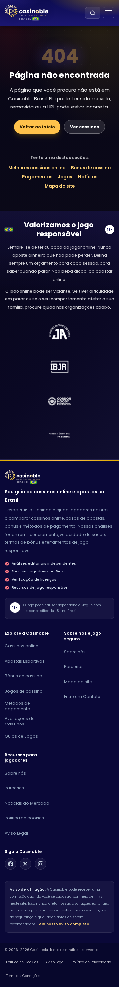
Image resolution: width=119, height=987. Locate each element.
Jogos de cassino (24, 691)
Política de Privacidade (91, 962)
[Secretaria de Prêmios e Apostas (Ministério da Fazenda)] (59, 332)
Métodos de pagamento (17, 706)
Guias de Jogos (21, 736)
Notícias (87, 177)
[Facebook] (10, 864)
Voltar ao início (37, 127)
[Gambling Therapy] (59, 401)
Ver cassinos (84, 127)
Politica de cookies (24, 818)
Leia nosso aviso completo (63, 924)
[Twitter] (25, 864)
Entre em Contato (82, 696)
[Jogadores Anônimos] (59, 436)
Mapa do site (60, 186)
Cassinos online (21, 646)
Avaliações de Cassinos (20, 721)
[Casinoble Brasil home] (22, 475)
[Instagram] (40, 864)
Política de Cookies (22, 962)
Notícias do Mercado (27, 803)
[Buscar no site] (92, 13)
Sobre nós (75, 652)
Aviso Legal (16, 833)
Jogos (65, 177)
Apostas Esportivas (25, 661)
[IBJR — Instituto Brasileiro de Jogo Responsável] (59, 367)
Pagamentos (37, 177)
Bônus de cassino (91, 168)
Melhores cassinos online (36, 168)
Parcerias (74, 666)
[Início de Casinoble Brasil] (26, 11)
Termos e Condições (23, 975)
